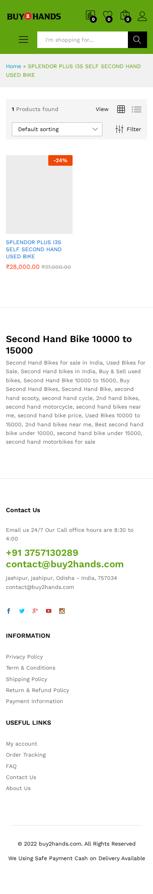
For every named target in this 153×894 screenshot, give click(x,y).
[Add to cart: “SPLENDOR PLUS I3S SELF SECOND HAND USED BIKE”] (20, 229)
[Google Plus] (35, 611)
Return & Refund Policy (37, 690)
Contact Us (21, 777)
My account (21, 743)
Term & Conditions (30, 667)
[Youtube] (48, 611)
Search (137, 39)
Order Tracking (26, 754)
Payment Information (34, 701)
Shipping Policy (26, 679)
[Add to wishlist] (56, 229)
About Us (18, 788)
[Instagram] (62, 611)
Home (13, 66)
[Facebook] (8, 611)
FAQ (11, 766)
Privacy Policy (24, 656)
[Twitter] (22, 611)
